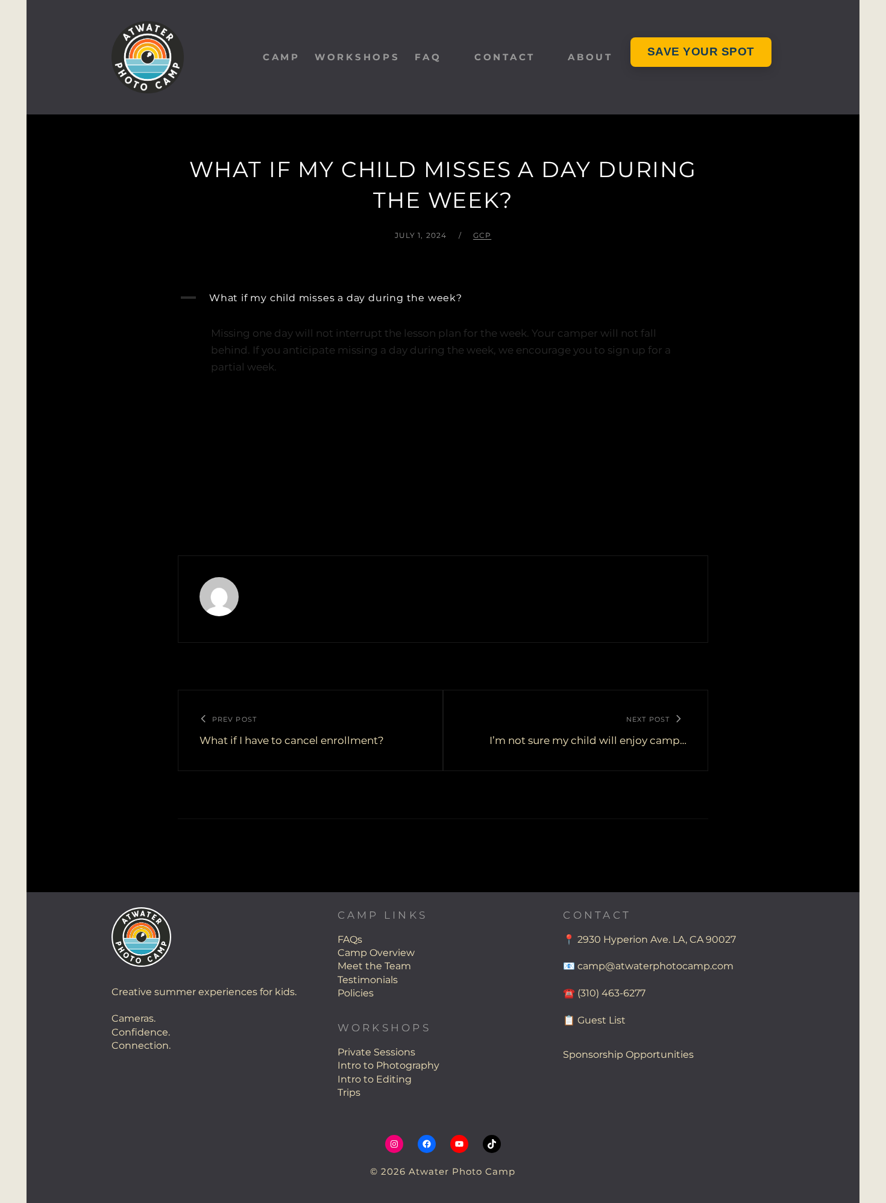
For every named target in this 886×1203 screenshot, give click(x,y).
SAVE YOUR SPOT (701, 51)
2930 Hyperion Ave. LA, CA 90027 (656, 939)
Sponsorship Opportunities (628, 1054)
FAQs (350, 939)
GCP (482, 235)
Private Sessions (376, 1052)
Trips (349, 1092)
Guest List (601, 1020)
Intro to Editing (375, 1079)
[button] (443, 298)
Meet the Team (374, 966)
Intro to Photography (388, 1065)
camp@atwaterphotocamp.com (655, 966)
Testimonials (368, 980)
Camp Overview (376, 952)
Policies (356, 993)
